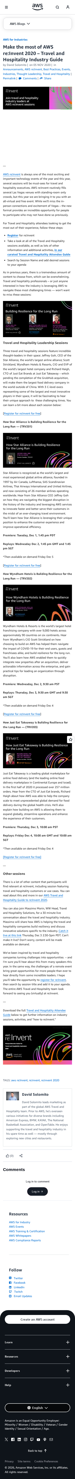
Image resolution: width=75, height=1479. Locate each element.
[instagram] (25, 1440)
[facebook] (12, 1440)
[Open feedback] (70, 739)
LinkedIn (18, 1287)
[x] (6, 1440)
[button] (20, 23)
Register (12, 235)
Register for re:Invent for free (22, 413)
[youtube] (38, 1440)
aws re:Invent (19, 1080)
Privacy (9, 1461)
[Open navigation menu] (6, 7)
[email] (51, 1440)
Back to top (35, 1450)
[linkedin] (19, 1440)
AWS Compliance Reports (25, 1240)
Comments (29, 78)
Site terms (24, 1461)
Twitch (18, 1291)
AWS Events (16, 1226)
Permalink (9, 78)
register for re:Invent (53, 979)
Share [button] (47, 78)
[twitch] (32, 1440)
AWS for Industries (15, 39)
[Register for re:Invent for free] (22, 857)
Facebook (18, 1282)
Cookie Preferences (46, 1461)
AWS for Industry (19, 1222)
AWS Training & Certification (27, 1231)
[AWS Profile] (68, 7)
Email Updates (22, 1296)
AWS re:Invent (11, 174)
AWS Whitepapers (20, 1235)
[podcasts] (44, 1440)
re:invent (34, 1080)
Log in (36, 1191)
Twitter (17, 1278)
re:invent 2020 (50, 1080)
